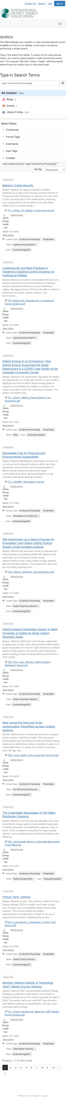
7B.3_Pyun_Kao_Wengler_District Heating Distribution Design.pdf (27, 663)
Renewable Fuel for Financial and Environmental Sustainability (23, 455)
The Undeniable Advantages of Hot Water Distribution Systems (29, 814)
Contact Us (30, 3)
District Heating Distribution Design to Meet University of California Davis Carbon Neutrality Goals (29, 633)
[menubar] (39, 3)
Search (41, 3)
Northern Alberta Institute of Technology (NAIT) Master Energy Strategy (27, 984)
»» (5, 1073)
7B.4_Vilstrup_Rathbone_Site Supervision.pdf (31, 571)
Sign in (59, 3)
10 (53, 1067)
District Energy (16, 215)
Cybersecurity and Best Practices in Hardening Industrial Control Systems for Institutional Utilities (28, 271)
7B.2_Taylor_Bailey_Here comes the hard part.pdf (33, 755)
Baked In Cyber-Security (17, 185)
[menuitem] (31, 3)
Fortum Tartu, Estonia (16, 897)
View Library (8, 235)
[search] (63, 83)
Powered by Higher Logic (33, 1095)
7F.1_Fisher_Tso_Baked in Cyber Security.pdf (31, 210)
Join (50, 3)
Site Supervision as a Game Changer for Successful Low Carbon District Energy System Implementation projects (28, 543)
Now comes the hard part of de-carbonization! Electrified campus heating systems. (28, 726)
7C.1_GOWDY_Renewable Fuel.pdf (26, 481)
